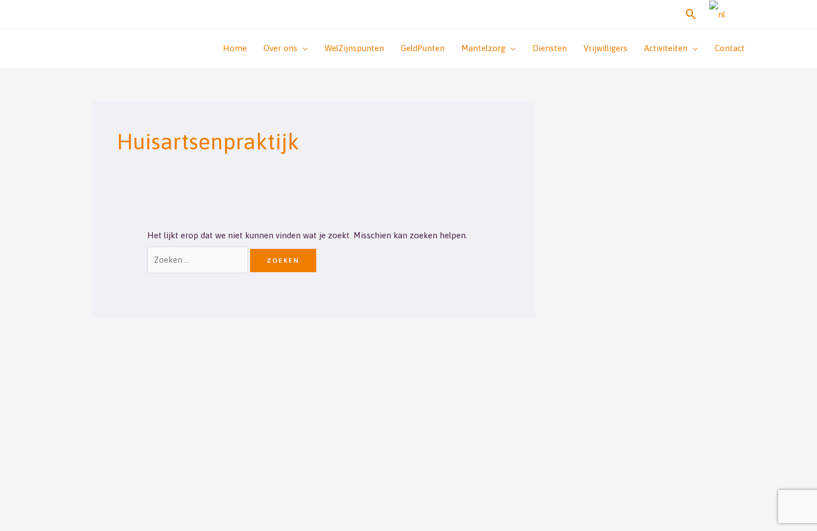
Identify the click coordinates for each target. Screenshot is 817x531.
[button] (691, 14)
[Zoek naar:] (198, 259)
